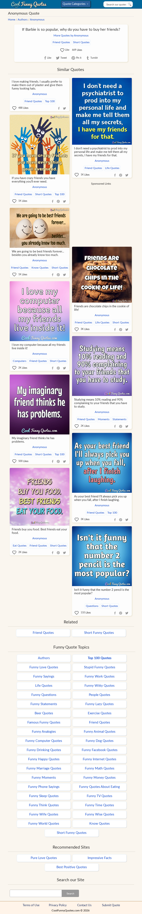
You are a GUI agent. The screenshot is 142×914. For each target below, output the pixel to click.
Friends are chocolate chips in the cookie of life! (101, 308)
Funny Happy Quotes (43, 759)
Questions (92, 606)
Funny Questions (43, 695)
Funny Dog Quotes (99, 741)
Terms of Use (31, 905)
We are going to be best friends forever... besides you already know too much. (38, 253)
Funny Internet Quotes (99, 759)
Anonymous (37, 19)
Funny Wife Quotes (43, 814)
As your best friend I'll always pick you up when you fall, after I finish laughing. (100, 498)
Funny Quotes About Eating (99, 787)
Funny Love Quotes (43, 667)
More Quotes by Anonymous (71, 35)
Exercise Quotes (99, 713)
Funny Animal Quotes (99, 731)
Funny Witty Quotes (99, 685)
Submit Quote (111, 905)
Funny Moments (44, 777)
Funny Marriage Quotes (43, 768)
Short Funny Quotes (99, 632)
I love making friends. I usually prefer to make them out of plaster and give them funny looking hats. (37, 85)
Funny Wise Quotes (99, 814)
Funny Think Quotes (44, 805)
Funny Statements (43, 704)
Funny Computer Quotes (43, 741)
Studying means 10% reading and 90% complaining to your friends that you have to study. (100, 403)
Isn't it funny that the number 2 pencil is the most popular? (101, 591)
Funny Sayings (43, 676)
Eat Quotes (19, 545)
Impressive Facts (100, 858)
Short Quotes (81, 42)
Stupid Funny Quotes (99, 667)
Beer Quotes (44, 713)
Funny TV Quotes (99, 796)
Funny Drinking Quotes (44, 750)
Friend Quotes (61, 42)
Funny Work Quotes (99, 676)
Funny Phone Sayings (43, 787)
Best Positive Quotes (71, 867)
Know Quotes (40, 267)
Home (11, 19)
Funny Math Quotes (99, 768)
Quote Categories (75, 4)
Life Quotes (112, 168)
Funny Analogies (44, 731)
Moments (103, 419)
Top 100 (50, 101)
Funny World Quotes (43, 823)
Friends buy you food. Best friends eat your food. (39, 531)
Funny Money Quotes (99, 777)
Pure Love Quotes (44, 858)
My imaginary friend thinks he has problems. (33, 440)
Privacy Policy (58, 905)
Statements (119, 419)
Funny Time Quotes (99, 805)
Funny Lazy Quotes (99, 704)
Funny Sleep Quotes (44, 796)
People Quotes (99, 695)
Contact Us (84, 905)
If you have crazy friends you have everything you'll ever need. (33, 180)
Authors (23, 19)
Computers (19, 361)
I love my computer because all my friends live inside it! (38, 346)
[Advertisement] (101, 211)
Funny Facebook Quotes (99, 750)
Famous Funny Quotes (43, 722)
